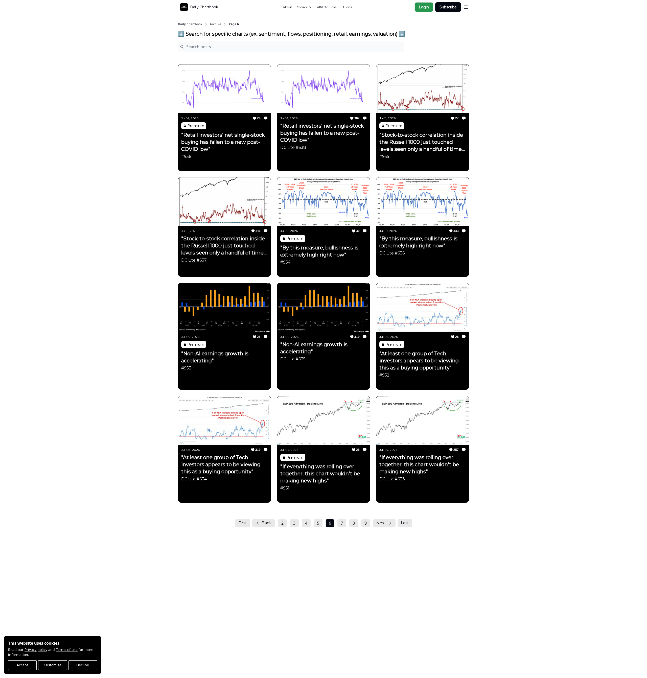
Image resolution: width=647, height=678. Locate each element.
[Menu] (466, 6)
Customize (52, 665)
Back (267, 523)
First (242, 523)
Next (381, 523)
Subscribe (448, 7)
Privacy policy (36, 649)
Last (405, 523)
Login (424, 7)
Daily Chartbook (190, 24)
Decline (82, 665)
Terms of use (67, 649)
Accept (22, 665)
